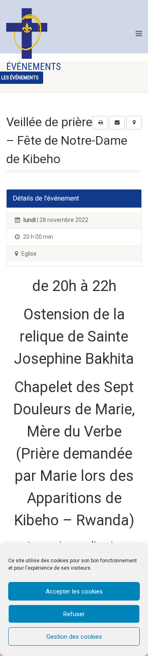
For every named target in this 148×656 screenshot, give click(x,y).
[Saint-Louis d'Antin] (26, 33)
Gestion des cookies (74, 636)
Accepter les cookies (74, 591)
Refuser (74, 614)
